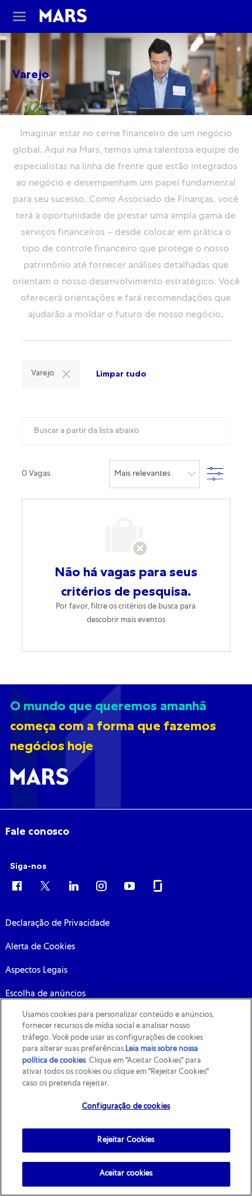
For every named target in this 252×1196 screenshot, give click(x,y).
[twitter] (45, 885)
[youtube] (129, 885)
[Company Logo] (62, 16)
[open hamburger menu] (19, 16)
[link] (37, 831)
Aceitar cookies (126, 1174)
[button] (66, 374)
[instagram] (101, 885)
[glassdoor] (158, 885)
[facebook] (17, 885)
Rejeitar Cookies (125, 1140)
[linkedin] (73, 885)
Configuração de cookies (126, 1107)
